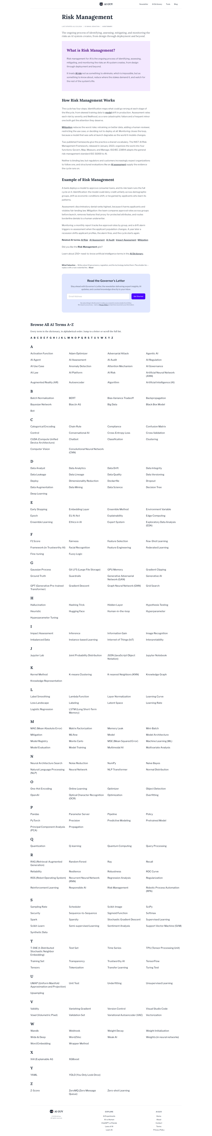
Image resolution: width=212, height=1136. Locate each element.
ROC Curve (152, 871)
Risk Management (117, 887)
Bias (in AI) (75, 404)
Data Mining (76, 487)
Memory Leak (115, 728)
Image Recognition (157, 633)
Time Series (114, 947)
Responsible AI (77, 887)
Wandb (34, 1030)
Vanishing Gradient (80, 1008)
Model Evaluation (40, 747)
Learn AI (109, 1130)
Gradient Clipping (156, 569)
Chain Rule (75, 426)
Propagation (76, 826)
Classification (115, 439)
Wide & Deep (38, 1037)
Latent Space (115, 702)
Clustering (152, 439)
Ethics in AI (75, 522)
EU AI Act (74, 515)
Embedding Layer (79, 509)
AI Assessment (97, 240)
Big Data (112, 404)
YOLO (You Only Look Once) (84, 1074)
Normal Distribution (157, 769)
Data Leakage (38, 474)
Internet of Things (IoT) (120, 639)
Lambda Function (79, 696)
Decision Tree (154, 487)
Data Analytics (77, 468)
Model (111, 734)
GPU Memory (115, 569)
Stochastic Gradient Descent (124, 919)
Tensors (35, 967)
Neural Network (78, 769)
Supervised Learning (158, 919)
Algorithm (113, 382)
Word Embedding (40, 1043)
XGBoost (74, 1059)
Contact (159, 1123)
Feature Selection (117, 541)
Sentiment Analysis (118, 925)
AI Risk (84, 240)
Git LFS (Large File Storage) (84, 569)
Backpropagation (156, 398)
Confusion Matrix (156, 426)
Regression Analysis (119, 877)
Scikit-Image (114, 906)
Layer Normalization (119, 696)
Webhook (74, 1030)
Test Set (74, 947)
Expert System (116, 522)
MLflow (73, 734)
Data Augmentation (41, 487)
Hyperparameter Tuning (44, 617)
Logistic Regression (41, 709)
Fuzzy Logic (75, 553)
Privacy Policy (103, 305)
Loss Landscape (39, 702)
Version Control (116, 1008)
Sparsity (74, 919)
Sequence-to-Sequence (83, 913)
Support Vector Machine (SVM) (164, 925)
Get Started (138, 296)
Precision (74, 820)
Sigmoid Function (117, 913)
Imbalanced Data (40, 639)
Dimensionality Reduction (84, 480)
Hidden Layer (115, 604)
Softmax (151, 913)
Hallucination (38, 604)
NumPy (111, 763)
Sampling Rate (38, 906)
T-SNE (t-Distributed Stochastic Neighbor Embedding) (42, 951)
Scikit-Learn (37, 925)
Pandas (34, 814)
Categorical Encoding (42, 426)
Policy (149, 814)
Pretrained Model (156, 820)
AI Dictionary (157, 4)
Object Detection (156, 788)
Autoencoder (76, 382)
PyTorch (35, 820)
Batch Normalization (42, 398)
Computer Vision (40, 449)
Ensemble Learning (41, 522)
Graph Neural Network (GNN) (124, 585)
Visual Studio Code (157, 1008)
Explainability (115, 515)
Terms (158, 1126)
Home (158, 1116)
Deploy (34, 480)
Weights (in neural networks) (162, 1037)
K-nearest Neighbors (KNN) (123, 674)
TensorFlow (152, 961)
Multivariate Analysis (158, 747)
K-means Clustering (80, 674)
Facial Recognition (79, 547)
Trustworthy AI (116, 961)
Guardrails (75, 575)
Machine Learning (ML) (159, 741)
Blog (176, 4)
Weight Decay (115, 1030)
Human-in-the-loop (118, 611)
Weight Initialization (157, 1030)
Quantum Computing (119, 846)
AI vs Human (109, 1119)
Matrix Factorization (80, 728)
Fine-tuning (37, 553)
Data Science (115, 487)
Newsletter (143, 4)
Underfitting (114, 983)
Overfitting (152, 795)
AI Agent (35, 359)
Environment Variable (158, 509)
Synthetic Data (38, 932)
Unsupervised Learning (159, 983)
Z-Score (35, 1090)
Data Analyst (37, 468)
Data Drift (113, 468)
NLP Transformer (117, 769)
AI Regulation (154, 359)
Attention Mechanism (119, 366)
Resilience (75, 871)
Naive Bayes (153, 763)
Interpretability (155, 639)
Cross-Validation (155, 432)
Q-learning (75, 846)
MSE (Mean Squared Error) (122, 741)
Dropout (151, 480)
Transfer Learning (117, 967)
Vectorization (154, 1015)
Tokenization (76, 967)
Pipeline (112, 814)
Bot (32, 410)
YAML (33, 1074)
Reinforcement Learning (44, 887)
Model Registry (39, 741)
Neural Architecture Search (46, 763)
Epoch (34, 515)
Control (34, 432)
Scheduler (75, 906)
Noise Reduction (78, 763)
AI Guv (108, 4)
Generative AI (154, 575)
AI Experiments (109, 1116)
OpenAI (34, 795)
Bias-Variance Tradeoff (120, 398)
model (108, 112)
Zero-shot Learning (118, 1090)
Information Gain (117, 633)
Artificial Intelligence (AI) (160, 382)
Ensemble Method (118, 509)
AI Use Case (37, 366)
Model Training (77, 747)
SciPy (149, 906)
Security (35, 913)
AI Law (34, 372)
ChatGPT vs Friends (109, 1123)
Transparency (77, 961)
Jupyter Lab (37, 655)
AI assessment (118, 164)
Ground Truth (38, 575)
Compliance (114, 426)
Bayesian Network (41, 404)
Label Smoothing (40, 696)
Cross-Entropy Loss (118, 432)
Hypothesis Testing (157, 604)
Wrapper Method (79, 1043)
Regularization (154, 877)
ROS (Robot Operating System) (48, 877)
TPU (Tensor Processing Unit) (163, 947)
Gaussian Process (40, 569)
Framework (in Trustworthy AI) (47, 547)
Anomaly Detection (80, 366)
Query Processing (156, 846)
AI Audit (110, 240)
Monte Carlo (76, 741)
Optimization (114, 795)
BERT (72, 398)
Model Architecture (157, 734)
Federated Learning (157, 547)
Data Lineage (76, 474)
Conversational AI (79, 432)
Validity (34, 1008)
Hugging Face (77, 611)
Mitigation (67, 127)
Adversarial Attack (118, 353)
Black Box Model (155, 404)
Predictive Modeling (119, 820)
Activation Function (41, 353)
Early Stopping (38, 509)
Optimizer (113, 788)
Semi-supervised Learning (84, 925)
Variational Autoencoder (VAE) (125, 1015)
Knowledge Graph (156, 674)
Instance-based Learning (83, 639)
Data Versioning (155, 474)
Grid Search (153, 585)
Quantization (37, 846)
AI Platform (75, 372)
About (91, 267)
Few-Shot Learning (157, 541)
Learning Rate (154, 702)
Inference (74, 633)
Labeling (74, 702)
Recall (149, 861)
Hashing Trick (77, 604)
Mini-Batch (152, 728)
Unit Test (74, 983)
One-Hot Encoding (41, 788)
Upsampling (37, 993)
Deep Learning (38, 493)
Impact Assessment (126, 240)
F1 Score (35, 541)
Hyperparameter (155, 611)
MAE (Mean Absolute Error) (46, 728)
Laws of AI (109, 1126)
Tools (168, 4)
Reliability (36, 871)
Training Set (37, 961)
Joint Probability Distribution (85, 655)
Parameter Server (79, 814)
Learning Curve (155, 696)
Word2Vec (75, 1037)
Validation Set (77, 1015)
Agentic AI (152, 353)
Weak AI (112, 1037)
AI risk (78, 73)
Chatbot (73, 439)
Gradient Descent (79, 585)
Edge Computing (155, 515)
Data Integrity (154, 468)
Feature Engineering (119, 547)
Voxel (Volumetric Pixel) (44, 1015)
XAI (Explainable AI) (41, 1059)
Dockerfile (113, 480)
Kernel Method (39, 674)
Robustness (114, 871)
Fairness (74, 541)
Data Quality (114, 474)
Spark (33, 919)
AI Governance (154, 366)
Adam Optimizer (78, 353)
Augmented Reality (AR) (44, 382)
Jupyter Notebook (156, 655)
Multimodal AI (115, 747)
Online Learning (78, 788)
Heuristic (35, 611)
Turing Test (152, 967)
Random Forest (77, 861)
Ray (109, 861)
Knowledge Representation (46, 680)
